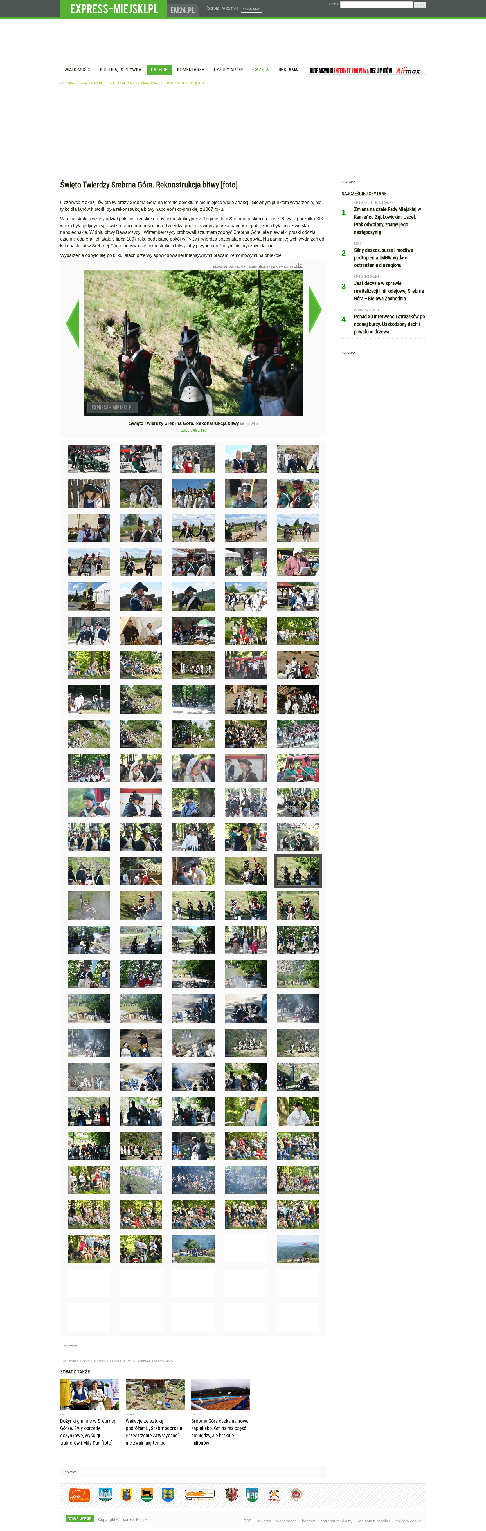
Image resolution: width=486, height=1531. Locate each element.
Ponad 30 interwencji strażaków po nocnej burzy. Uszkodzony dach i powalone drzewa (389, 324)
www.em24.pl (184, 8)
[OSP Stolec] (269, 1501)
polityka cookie (408, 1521)
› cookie (332, 4)
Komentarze (190, 69)
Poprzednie (72, 323)
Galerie (159, 69)
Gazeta (261, 69)
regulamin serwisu (374, 1521)
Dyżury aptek (229, 69)
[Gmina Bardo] (122, 1501)
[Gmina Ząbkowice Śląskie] (101, 1501)
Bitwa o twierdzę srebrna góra (148, 1360)
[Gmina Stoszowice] (195, 1501)
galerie (97, 83)
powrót (70, 1472)
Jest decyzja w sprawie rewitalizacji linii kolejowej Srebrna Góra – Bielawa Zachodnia (389, 290)
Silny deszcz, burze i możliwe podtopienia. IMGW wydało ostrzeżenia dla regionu (383, 257)
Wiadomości (77, 69)
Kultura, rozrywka (120, 69)
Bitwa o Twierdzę (107, 1360)
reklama (264, 1521)
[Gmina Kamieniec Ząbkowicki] (163, 1501)
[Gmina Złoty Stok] (227, 1501)
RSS (247, 1521)
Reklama (288, 69)
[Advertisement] (243, 134)
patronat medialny (336, 1521)
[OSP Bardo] (291, 1500)
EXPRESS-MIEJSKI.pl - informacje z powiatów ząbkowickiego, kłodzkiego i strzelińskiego (113, 8)
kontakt (308, 1521)
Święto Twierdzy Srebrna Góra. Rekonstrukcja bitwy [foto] (156, 83)
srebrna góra (80, 1360)
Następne (315, 309)
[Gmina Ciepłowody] (142, 1501)
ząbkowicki (251, 8)
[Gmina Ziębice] (248, 1501)
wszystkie (230, 8)
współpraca (286, 1521)
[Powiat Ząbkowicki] (75, 1501)
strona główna (74, 83)
